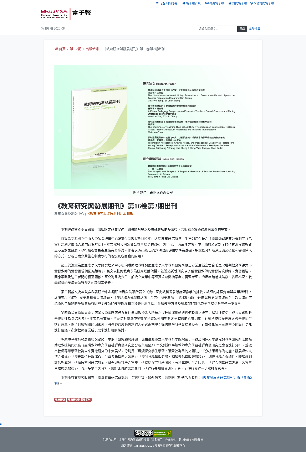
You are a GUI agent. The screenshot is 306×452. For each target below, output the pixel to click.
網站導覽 (172, 3)
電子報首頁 (193, 3)
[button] (69, 130)
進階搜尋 (254, 28)
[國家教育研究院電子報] (95, 14)
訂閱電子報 (239, 3)
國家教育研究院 (164, 445)
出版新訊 (92, 49)
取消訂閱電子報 (264, 3)
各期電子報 (216, 3)
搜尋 (242, 28)
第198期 (75, 49)
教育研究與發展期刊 (80, 399)
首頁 (62, 49)
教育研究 (60, 399)
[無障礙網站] (162, 433)
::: (157, 3)
